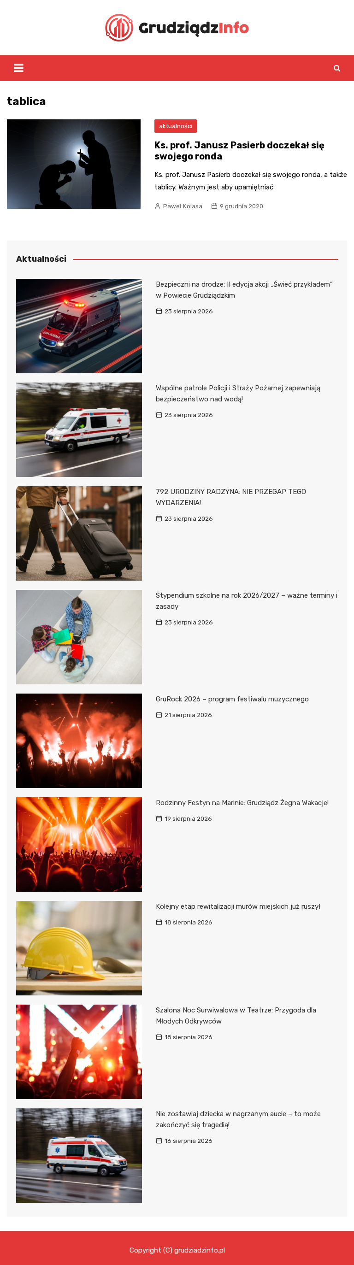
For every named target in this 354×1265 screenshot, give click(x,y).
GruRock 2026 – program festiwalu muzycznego (232, 699)
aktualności (175, 126)
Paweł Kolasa (182, 206)
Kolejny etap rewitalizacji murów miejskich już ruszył (238, 906)
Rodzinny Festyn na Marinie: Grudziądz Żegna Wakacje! (242, 803)
